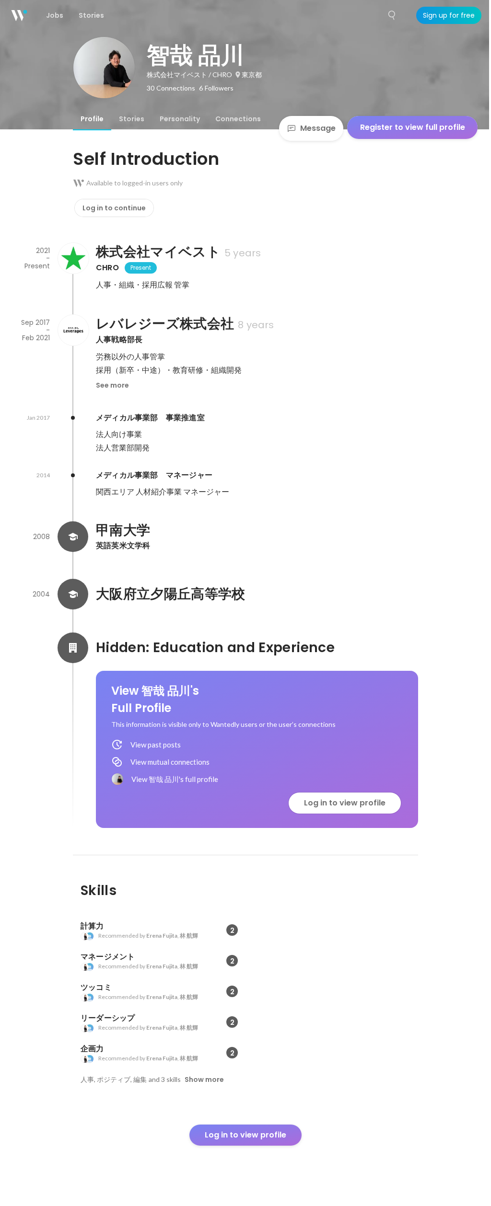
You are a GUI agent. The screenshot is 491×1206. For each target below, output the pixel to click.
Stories (131, 119)
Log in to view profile (345, 802)
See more (112, 385)
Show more (204, 1079)
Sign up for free (449, 15)
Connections (238, 119)
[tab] (92, 118)
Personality (180, 119)
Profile (92, 119)
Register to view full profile (412, 127)
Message (318, 128)
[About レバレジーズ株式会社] (73, 330)
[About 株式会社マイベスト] (73, 258)
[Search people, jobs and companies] (392, 15)
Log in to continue (114, 208)
